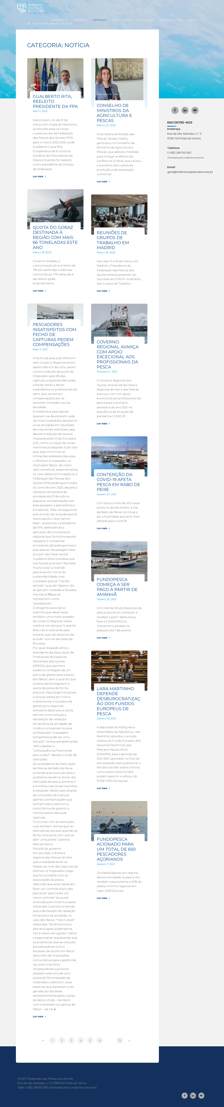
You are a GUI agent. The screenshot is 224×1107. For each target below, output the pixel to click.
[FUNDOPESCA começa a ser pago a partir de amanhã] (119, 561)
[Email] (195, 110)
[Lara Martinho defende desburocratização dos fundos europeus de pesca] (119, 670)
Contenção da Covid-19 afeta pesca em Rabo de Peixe (118, 482)
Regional (48, 85)
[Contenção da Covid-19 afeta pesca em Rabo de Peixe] (119, 456)
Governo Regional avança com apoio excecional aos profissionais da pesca (118, 354)
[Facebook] (175, 110)
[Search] (203, 20)
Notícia (37, 85)
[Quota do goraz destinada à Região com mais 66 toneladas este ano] (55, 209)
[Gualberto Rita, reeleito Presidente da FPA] (55, 78)
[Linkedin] (185, 110)
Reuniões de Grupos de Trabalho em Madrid (113, 240)
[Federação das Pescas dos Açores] (30, 7)
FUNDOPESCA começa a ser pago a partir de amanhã (117, 587)
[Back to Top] (211, 1102)
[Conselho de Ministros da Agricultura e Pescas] (119, 82)
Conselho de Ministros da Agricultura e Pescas (114, 113)
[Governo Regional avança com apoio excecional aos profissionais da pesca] (119, 324)
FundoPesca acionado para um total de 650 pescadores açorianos (116, 849)
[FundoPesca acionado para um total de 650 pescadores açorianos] (119, 821)
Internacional (104, 94)
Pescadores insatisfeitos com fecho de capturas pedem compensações (54, 334)
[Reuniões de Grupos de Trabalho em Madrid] (119, 214)
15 (120, 1040)
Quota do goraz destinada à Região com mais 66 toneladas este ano (55, 237)
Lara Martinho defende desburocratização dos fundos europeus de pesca (118, 701)
